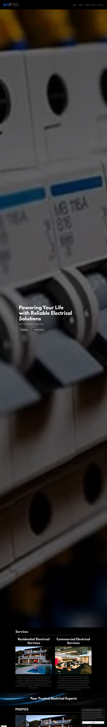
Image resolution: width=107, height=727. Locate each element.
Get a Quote (25, 329)
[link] (11, 4)
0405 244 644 (38, 329)
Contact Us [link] (100, 5)
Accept (93, 722)
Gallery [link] (80, 5)
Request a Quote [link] (90, 5)
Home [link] (74, 5)
